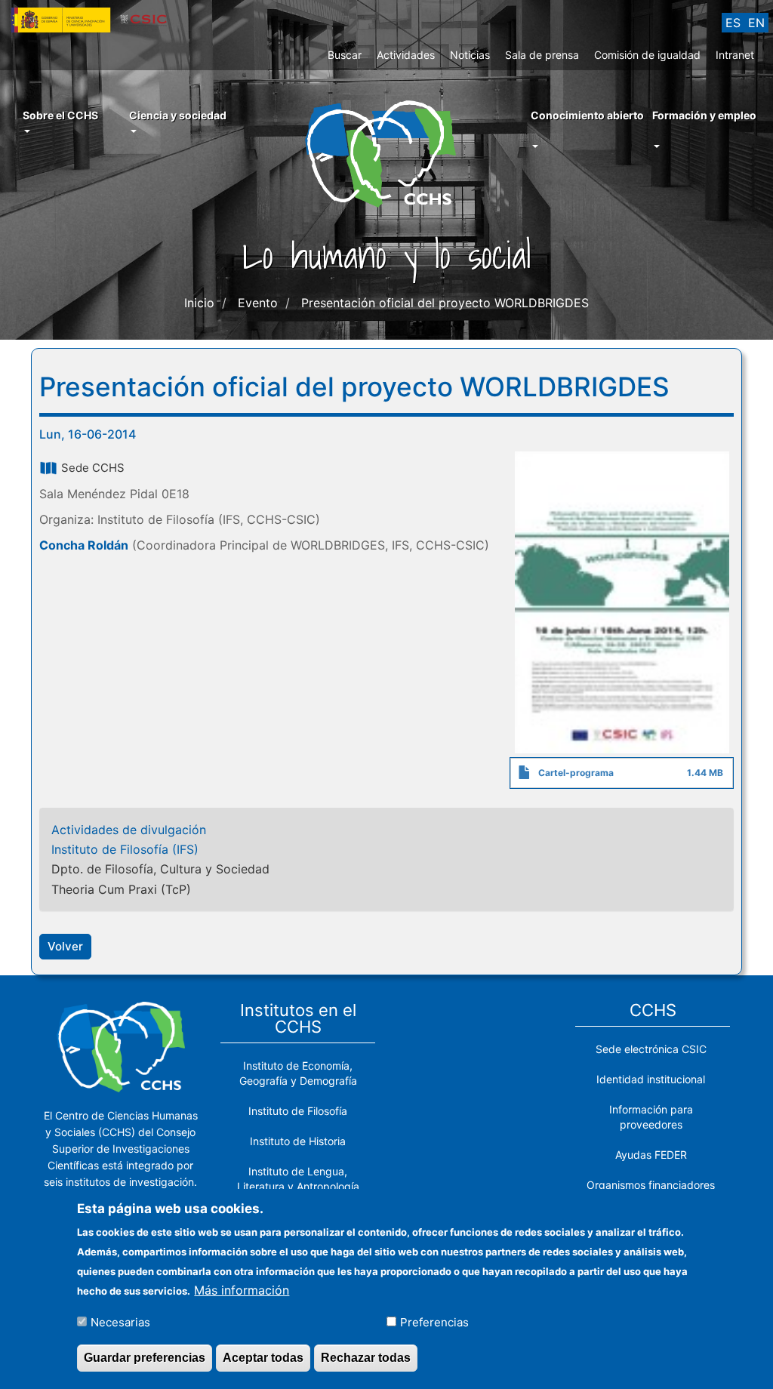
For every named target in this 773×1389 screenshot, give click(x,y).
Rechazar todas (366, 1357)
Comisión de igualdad (647, 54)
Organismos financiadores (651, 1184)
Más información (241, 1290)
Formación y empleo (704, 115)
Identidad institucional (650, 1079)
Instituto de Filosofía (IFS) (125, 849)
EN (756, 22)
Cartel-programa (576, 772)
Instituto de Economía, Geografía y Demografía (298, 1073)
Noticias (470, 54)
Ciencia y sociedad (177, 115)
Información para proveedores (651, 1117)
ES (733, 22)
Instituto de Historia (298, 1141)
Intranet (735, 54)
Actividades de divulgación (128, 829)
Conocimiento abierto (587, 115)
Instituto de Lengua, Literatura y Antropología (298, 1179)
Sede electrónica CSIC (651, 1049)
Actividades (406, 54)
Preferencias (434, 1322)
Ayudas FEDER (651, 1154)
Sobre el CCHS (60, 115)
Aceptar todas (263, 1357)
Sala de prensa (542, 54)
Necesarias (120, 1322)
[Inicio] (386, 152)
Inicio (199, 302)
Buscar (345, 54)
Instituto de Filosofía (297, 1110)
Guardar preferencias (144, 1357)
